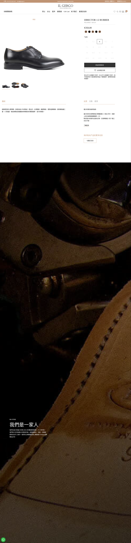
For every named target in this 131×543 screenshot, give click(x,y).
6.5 (106, 42)
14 (106, 58)
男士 (43, 11)
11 (99, 53)
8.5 (99, 47)
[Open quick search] (117, 11)
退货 (96, 101)
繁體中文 (112, 1)
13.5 (99, 58)
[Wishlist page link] (114, 11)
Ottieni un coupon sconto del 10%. (65, 1)
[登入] (122, 11)
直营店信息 (83, 11)
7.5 (87, 47)
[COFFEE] (86, 31)
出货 (85, 101)
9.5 (112, 47)
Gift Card (66, 11)
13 (93, 58)
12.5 (87, 58)
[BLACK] (89, 31)
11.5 (105, 53)
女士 (48, 11)
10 (87, 53)
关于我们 (74, 11)
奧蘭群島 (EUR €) (121, 1)
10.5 (93, 53)
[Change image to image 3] (25, 85)
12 (112, 53)
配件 (53, 11)
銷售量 (59, 11)
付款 (91, 101)
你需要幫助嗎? (8, 11)
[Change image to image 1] (6, 85)
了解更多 (86, 125)
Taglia (86, 37)
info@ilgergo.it (20, 1)
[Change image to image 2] (15, 85)
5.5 (93, 42)
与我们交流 (90, 140)
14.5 (112, 58)
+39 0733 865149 (11, 1)
